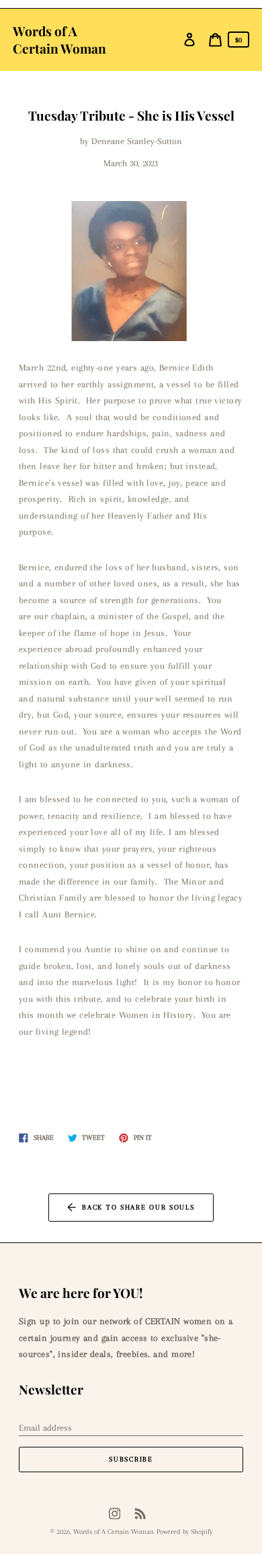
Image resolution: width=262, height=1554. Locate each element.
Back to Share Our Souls (138, 1207)
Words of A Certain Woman (59, 40)
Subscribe (130, 1459)
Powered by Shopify (184, 1531)
